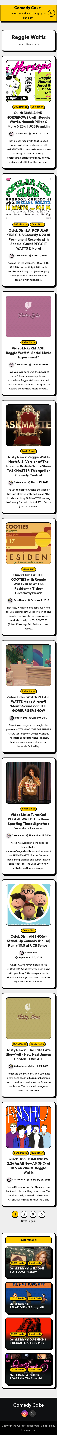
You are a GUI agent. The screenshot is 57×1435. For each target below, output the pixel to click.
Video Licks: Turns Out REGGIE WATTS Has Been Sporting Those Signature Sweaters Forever (28, 821)
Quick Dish (37, 107)
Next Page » (28, 1221)
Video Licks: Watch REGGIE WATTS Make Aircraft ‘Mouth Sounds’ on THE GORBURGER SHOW (28, 704)
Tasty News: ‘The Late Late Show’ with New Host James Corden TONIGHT (28, 1054)
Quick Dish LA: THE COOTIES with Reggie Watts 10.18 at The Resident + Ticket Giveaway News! (28, 584)
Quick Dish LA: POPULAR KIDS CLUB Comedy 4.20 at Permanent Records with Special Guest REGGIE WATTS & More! (28, 239)
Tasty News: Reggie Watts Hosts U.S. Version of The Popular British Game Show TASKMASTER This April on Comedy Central (28, 466)
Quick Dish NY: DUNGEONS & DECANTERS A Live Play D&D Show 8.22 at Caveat (28, 1343)
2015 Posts (19, 1044)
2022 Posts (20, 107)
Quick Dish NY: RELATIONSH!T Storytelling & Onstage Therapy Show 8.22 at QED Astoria (28, 1309)
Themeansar (28, 1430)
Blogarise (46, 1425)
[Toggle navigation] (4, 13)
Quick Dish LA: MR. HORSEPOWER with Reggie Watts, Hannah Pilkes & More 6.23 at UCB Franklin (28, 120)
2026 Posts (18, 1263)
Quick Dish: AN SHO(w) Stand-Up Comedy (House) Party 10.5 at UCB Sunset (28, 941)
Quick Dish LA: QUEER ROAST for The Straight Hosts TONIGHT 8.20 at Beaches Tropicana (26, 1380)
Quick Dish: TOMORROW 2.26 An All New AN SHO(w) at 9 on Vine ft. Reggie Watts (28, 1166)
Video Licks (28, 342)
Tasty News (28, 451)
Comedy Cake (27, 7)
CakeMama (21, 133)
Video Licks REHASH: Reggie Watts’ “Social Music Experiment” (28, 352)
